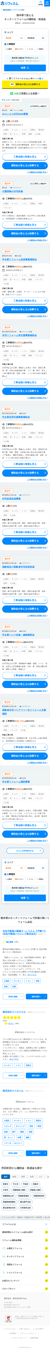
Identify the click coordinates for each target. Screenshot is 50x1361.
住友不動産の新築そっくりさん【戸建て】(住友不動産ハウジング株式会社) (25, 932)
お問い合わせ (24, 1329)
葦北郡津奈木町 (9, 1208)
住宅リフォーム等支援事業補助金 (19, 335)
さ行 (23, 1177)
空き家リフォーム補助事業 (16, 781)
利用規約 (13, 1333)
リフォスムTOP (8, 1217)
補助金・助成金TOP (25, 1217)
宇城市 (25, 1184)
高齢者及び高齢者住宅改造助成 (18, 567)
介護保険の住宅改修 (12, 191)
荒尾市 (5, 1184)
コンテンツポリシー (19, 1338)
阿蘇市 (35, 1184)
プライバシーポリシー (28, 1333)
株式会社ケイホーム (13, 1090)
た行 (32, 1177)
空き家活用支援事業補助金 (16, 417)
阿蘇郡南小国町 (19, 1190)
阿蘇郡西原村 (39, 1196)
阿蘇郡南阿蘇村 (9, 1202)
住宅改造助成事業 (11, 498)
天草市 (5, 1190)
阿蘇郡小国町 (35, 1190)
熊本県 (39, 1217)
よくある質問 (38, 1329)
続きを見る (32, 975)
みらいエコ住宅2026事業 (15, 114)
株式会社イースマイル (14, 1012)
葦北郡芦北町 (25, 1202)
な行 (40, 1177)
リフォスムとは (9, 1224)
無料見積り (36, 997)
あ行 (5, 1177)
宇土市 (15, 1184)
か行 (14, 1177)
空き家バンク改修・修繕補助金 (18, 635)
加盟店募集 (34, 1338)
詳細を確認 (12, 997)
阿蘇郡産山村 (8, 1196)
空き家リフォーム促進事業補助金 (19, 259)
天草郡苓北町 (25, 1208)
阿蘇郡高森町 (23, 1196)
